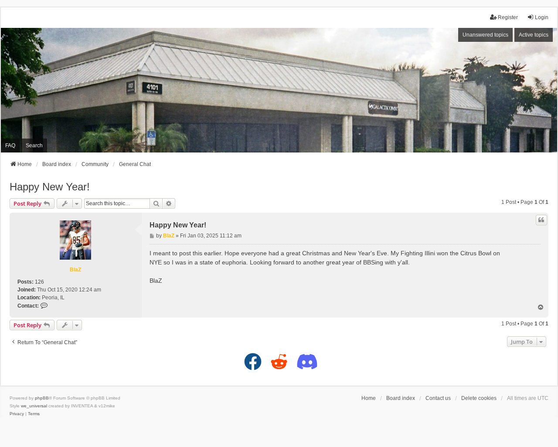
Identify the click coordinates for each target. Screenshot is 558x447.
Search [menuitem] (34, 145)
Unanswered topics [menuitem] (485, 35)
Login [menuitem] (541, 17)
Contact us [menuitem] (438, 398)
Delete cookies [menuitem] (479, 398)
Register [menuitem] (508, 17)
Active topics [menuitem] (533, 35)
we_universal (34, 405)
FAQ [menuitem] (10, 145)
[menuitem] (17, 414)
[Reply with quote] (541, 220)
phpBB (42, 398)
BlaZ (75, 270)
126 (39, 282)
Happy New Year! (50, 187)
